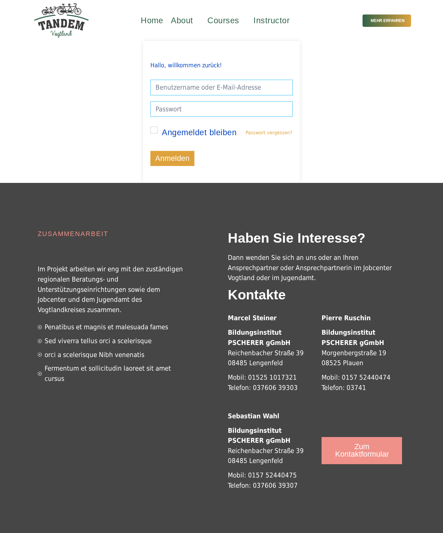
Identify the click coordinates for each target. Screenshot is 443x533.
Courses (223, 20)
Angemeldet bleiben (199, 132)
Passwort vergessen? (269, 133)
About (182, 20)
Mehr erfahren (387, 20)
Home (152, 20)
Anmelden (172, 158)
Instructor (271, 20)
